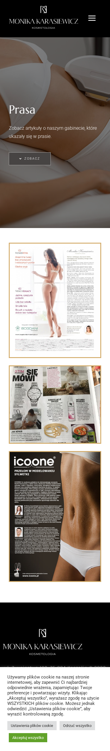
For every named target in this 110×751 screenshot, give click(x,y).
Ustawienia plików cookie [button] (32, 725)
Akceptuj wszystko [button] (28, 737)
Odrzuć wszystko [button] (77, 725)
